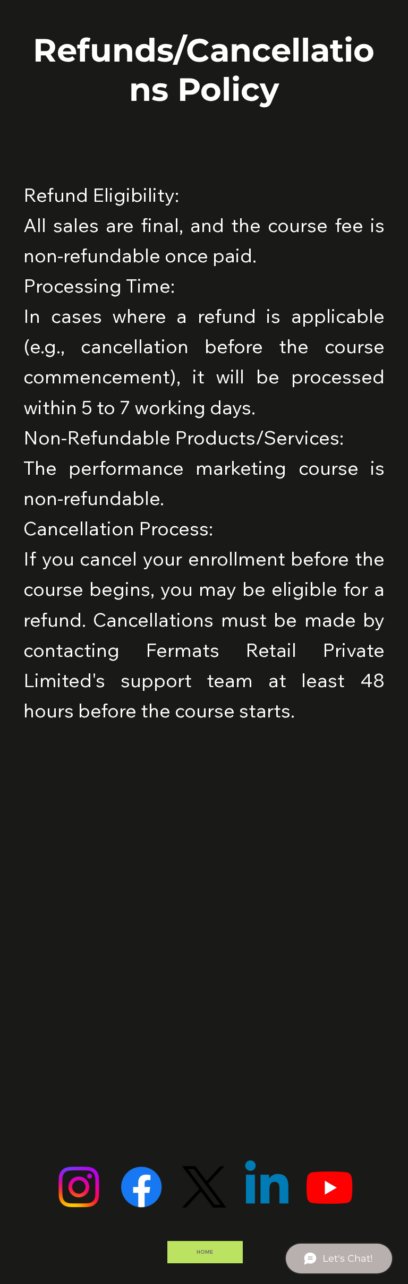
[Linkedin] (267, 1187)
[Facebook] (141, 1187)
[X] (204, 1187)
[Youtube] (329, 1187)
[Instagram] (79, 1187)
